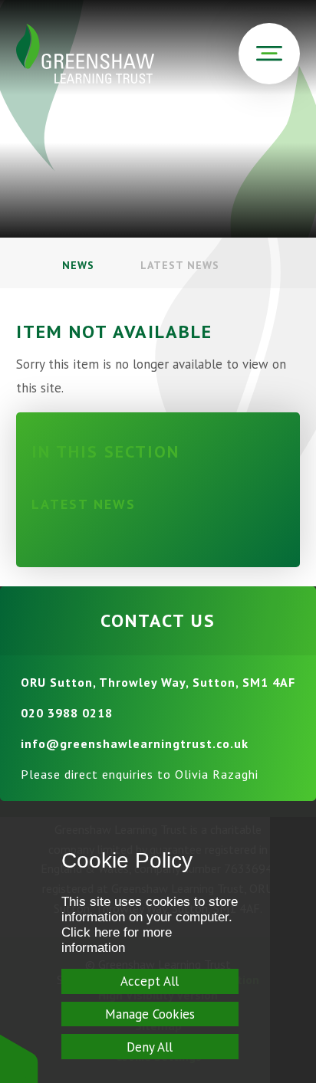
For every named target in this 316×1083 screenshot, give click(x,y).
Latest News (179, 265)
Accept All (149, 981)
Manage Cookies (150, 1014)
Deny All (150, 1047)
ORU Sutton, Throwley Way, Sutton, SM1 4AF (158, 682)
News (78, 265)
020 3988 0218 (67, 712)
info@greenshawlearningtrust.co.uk (135, 743)
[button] (19, 1058)
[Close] (293, 950)
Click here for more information (116, 940)
